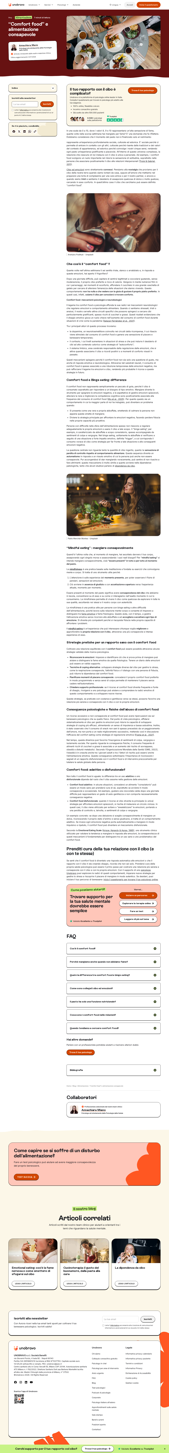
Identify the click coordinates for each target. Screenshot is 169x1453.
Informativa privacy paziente (138, 1358)
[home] (16, 4)
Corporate (96, 1397)
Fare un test (136, 911)
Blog (10, 18)
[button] (34, 5)
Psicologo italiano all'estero (103, 1402)
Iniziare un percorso (136, 895)
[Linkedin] (24, 131)
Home (69, 1086)
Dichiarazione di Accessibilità (138, 1373)
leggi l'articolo (23, 1284)
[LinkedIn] (26, 1382)
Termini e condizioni (134, 1363)
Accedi (130, 5)
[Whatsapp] (30, 131)
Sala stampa (97, 1415)
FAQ (94, 1378)
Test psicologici (98, 1388)
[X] (19, 131)
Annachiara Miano (28, 45)
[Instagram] (20, 1382)
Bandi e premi (98, 1420)
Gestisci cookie (132, 1383)
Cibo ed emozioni (75, 169)
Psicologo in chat (99, 1363)
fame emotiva (88, 614)
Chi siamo (96, 1354)
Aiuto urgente (98, 1373)
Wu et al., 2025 (115, 399)
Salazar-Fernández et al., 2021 (119, 321)
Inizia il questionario (148, 5)
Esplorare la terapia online (137, 903)
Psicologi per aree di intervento (105, 1368)
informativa (24, 110)
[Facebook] (14, 131)
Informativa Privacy (134, 1368)
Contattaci (96, 1429)
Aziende (76, 5)
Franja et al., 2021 (144, 734)
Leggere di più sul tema (136, 919)
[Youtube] (31, 1382)
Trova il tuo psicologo (96, 1448)
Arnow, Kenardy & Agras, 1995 (118, 830)
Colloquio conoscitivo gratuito (104, 1358)
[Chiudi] (164, 1448)
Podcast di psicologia (101, 1392)
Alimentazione (83, 1086)
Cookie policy (131, 1378)
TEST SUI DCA (24, 1177)
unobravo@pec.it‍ (54, 1364)
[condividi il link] (35, 131)
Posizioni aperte (99, 1424)
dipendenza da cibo (125, 466)
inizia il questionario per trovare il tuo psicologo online (131, 879)
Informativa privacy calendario (139, 1354)
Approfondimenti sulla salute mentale (104, 1408)
